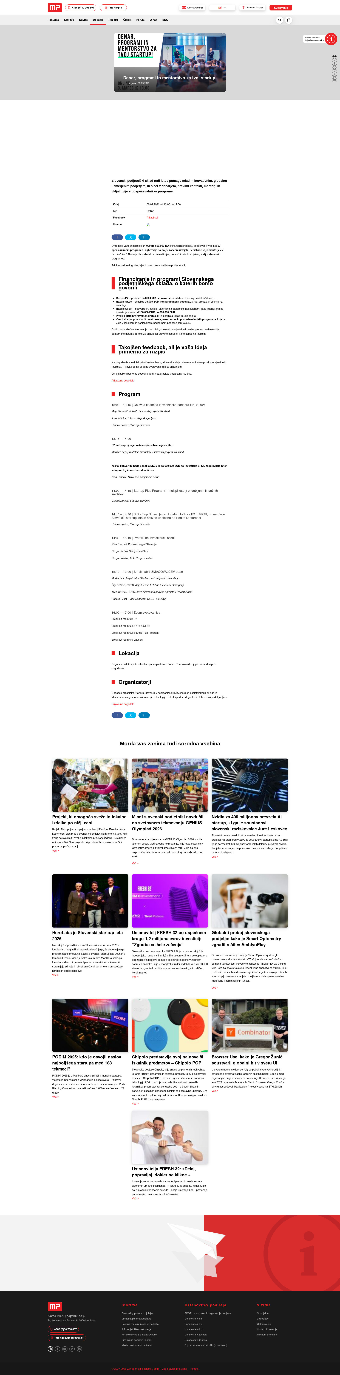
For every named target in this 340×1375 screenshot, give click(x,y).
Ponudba (53, 19)
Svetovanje (281, 7)
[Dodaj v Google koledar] (148, 224)
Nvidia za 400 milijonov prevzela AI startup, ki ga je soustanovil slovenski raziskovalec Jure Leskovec (249, 823)
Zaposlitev (262, 1318)
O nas (153, 19)
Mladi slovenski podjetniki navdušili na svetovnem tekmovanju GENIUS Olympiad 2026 (168, 823)
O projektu (263, 1313)
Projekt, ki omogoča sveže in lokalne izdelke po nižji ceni (89, 820)
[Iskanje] (279, 20)
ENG (165, 19)
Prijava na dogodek (123, 380)
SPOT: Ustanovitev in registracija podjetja (208, 1313)
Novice (83, 19)
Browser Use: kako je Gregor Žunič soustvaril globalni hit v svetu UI (247, 1060)
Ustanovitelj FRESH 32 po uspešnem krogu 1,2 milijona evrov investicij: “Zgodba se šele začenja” (169, 938)
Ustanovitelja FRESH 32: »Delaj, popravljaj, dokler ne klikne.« (164, 1172)
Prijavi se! (152, 217)
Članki (127, 19)
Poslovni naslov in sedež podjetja (140, 1324)
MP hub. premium (267, 1334)
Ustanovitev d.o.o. (195, 1329)
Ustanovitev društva (196, 1339)
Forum (140, 19)
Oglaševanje (264, 1324)
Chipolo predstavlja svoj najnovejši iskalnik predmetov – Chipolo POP (167, 1060)
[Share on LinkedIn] (144, 237)
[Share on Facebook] (117, 237)
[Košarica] (288, 20)
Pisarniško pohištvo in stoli (136, 1339)
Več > (55, 850)
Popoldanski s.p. (194, 1324)
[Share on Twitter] (130, 237)
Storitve (69, 19)
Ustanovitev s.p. (194, 1318)
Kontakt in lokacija (267, 1329)
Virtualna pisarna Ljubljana (136, 1318)
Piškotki (194, 1368)
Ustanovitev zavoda (196, 1334)
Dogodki (98, 19)
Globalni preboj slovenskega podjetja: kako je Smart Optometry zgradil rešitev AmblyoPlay (246, 938)
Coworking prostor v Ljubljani (138, 1313)
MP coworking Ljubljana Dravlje (139, 1334)
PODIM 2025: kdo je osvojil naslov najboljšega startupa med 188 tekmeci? (86, 1063)
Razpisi (113, 19)
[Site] (55, 7)
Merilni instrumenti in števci (137, 1345)
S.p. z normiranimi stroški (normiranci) (206, 1345)
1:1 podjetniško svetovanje (136, 1329)
